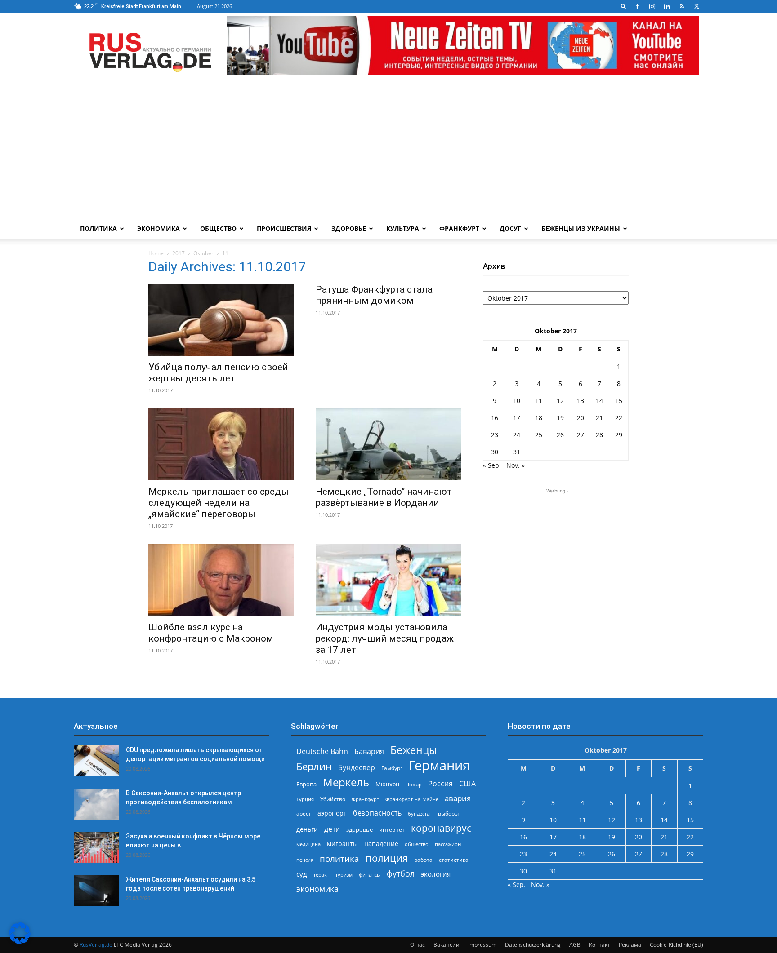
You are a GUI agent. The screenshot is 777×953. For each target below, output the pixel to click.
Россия (440, 784)
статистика (454, 859)
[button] (623, 6)
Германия (439, 765)
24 (516, 434)
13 (580, 400)
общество (417, 844)
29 (618, 434)
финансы (369, 874)
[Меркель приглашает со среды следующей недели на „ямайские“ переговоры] (221, 444)
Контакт (599, 945)
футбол (401, 873)
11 (538, 400)
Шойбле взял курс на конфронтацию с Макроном (210, 633)
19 (560, 417)
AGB (575, 945)
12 (560, 400)
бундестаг (420, 814)
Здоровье (348, 228)
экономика (317, 888)
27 (580, 434)
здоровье (359, 829)
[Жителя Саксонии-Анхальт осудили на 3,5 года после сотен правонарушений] (96, 890)
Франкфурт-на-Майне (411, 799)
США (467, 784)
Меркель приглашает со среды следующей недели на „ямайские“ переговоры (218, 502)
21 (599, 417)
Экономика (158, 228)
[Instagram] (652, 6)
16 (494, 417)
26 (560, 434)
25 (538, 434)
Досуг (510, 228)
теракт (321, 874)
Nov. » (515, 465)
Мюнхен (387, 784)
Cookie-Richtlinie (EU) (676, 945)
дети (332, 829)
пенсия (304, 859)
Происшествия (284, 228)
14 (599, 400)
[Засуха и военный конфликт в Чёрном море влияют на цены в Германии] (96, 847)
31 (516, 452)
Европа (306, 784)
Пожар (414, 784)
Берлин (314, 766)
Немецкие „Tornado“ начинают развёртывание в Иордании (384, 497)
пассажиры (448, 844)
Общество (218, 228)
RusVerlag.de (96, 945)
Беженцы (413, 750)
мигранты (342, 843)
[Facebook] (637, 6)
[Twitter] (696, 6)
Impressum (482, 945)
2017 (178, 253)
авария (458, 798)
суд (301, 873)
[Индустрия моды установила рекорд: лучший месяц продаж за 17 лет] (388, 580)
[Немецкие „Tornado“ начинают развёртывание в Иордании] (388, 444)
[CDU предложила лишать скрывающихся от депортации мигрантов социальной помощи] (96, 760)
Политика (98, 228)
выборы (448, 813)
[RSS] (681, 6)
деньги (307, 829)
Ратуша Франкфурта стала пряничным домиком (374, 295)
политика (339, 858)
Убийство (332, 799)
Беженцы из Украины (580, 228)
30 (494, 452)
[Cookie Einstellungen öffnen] (20, 941)
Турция (305, 799)
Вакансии (446, 945)
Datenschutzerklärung (533, 945)
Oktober (203, 253)
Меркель (346, 782)
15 (618, 400)
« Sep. (492, 465)
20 (580, 417)
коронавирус (441, 828)
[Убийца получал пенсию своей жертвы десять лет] (221, 320)
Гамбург (391, 768)
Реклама (630, 945)
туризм (344, 874)
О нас (417, 945)
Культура (402, 228)
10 (516, 400)
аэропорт (332, 813)
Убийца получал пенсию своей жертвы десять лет (218, 373)
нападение (381, 843)
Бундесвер (356, 767)
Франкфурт (459, 228)
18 (538, 417)
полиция (387, 858)
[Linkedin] (667, 6)
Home (156, 253)
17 (516, 417)
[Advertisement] (388, 150)
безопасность (377, 813)
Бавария (369, 751)
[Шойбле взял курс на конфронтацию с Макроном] (221, 580)
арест (303, 813)
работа (423, 860)
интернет (392, 829)
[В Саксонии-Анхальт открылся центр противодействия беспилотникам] (96, 804)
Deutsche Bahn (322, 751)
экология (436, 873)
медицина (308, 844)
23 (494, 434)
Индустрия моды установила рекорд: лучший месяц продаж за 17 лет (385, 638)
